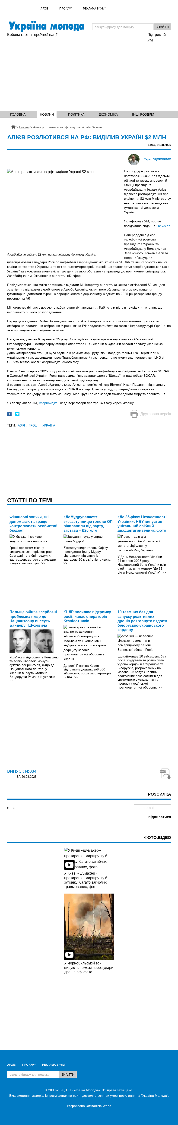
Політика (76, 114)
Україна (48, 425)
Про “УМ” (65, 8)
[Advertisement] (75, 72)
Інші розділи (143, 114)
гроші (34, 425)
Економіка (108, 114)
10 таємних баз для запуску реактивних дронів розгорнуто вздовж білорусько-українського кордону (142, 621)
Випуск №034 (21, 771)
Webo (107, 1106)
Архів (44, 8)
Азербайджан (49, 403)
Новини (47, 114)
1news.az (163, 226)
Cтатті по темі (30, 500)
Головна (17, 114)
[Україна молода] (46, 26)
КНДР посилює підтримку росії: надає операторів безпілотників (87, 616)
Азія (22, 425)
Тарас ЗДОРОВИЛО (157, 159)
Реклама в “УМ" (94, 8)
